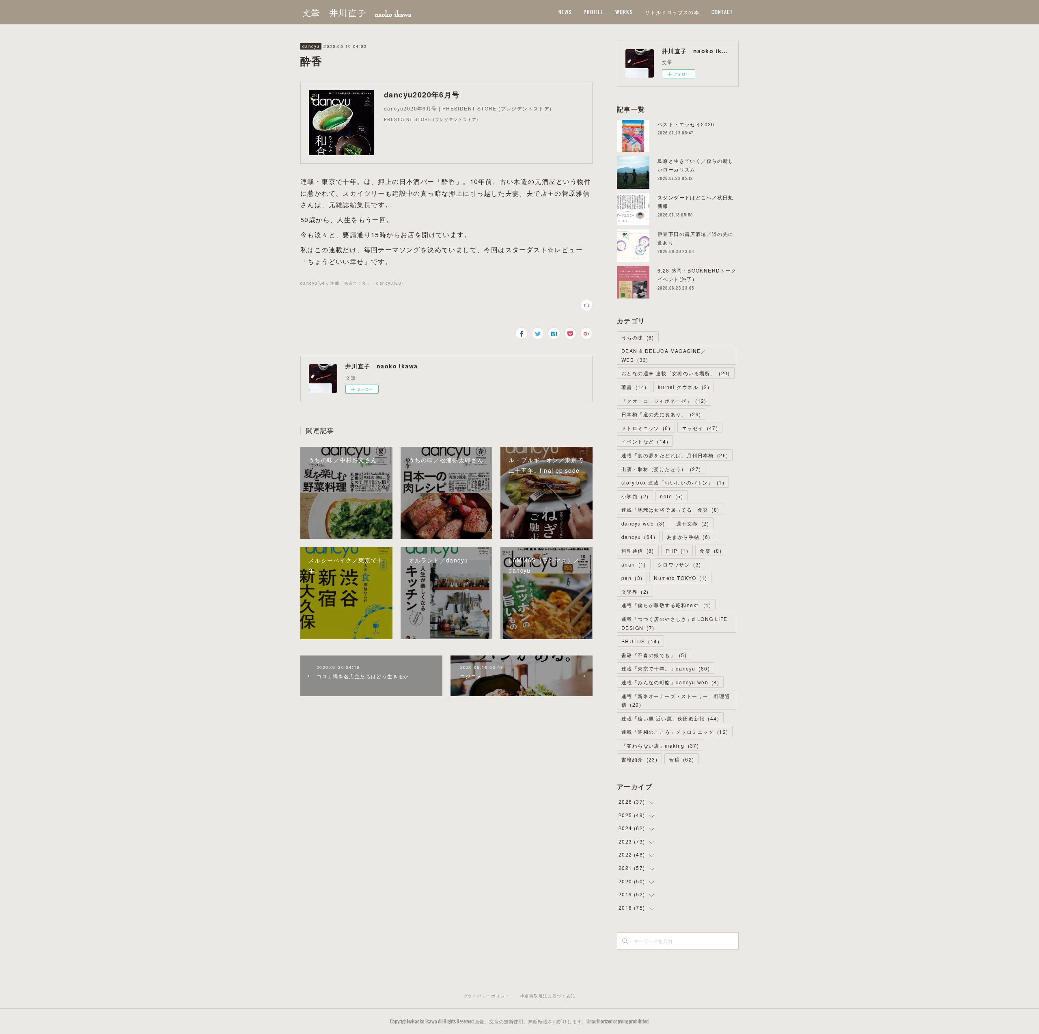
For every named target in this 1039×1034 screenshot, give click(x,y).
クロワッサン (679, 564)
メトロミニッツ (645, 427)
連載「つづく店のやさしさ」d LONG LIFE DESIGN (674, 623)
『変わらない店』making (660, 745)
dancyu (310, 46)
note (671, 496)
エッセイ (700, 427)
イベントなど (644, 441)
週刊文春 (692, 523)
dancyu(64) (313, 283)
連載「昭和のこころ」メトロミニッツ (674, 731)
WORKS (624, 12)
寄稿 (681, 759)
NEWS (565, 12)
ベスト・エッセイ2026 (686, 124)
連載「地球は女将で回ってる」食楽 (670, 509)
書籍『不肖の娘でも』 (654, 654)
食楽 (711, 550)
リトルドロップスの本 (672, 12)
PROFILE (593, 12)
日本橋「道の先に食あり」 (661, 414)
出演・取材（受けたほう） (661, 468)
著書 (634, 386)
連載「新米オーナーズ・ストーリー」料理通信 (675, 700)
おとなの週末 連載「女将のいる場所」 (675, 373)
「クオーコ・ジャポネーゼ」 (664, 400)
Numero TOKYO (680, 577)
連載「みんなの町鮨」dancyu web (670, 682)
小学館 (635, 496)
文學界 (635, 591)
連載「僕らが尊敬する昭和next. (666, 604)
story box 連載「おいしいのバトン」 (672, 482)
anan (633, 564)
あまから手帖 (689, 536)
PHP (677, 550)
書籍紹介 (639, 759)
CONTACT (722, 12)
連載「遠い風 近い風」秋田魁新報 (670, 718)
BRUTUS (640, 641)
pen (631, 577)
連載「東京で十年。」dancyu (665, 668)
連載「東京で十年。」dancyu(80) (366, 283)
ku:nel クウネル (683, 386)
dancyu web (643, 523)
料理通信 (637, 550)
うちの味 (637, 337)
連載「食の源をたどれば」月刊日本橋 (674, 455)
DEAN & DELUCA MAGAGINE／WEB (663, 355)
